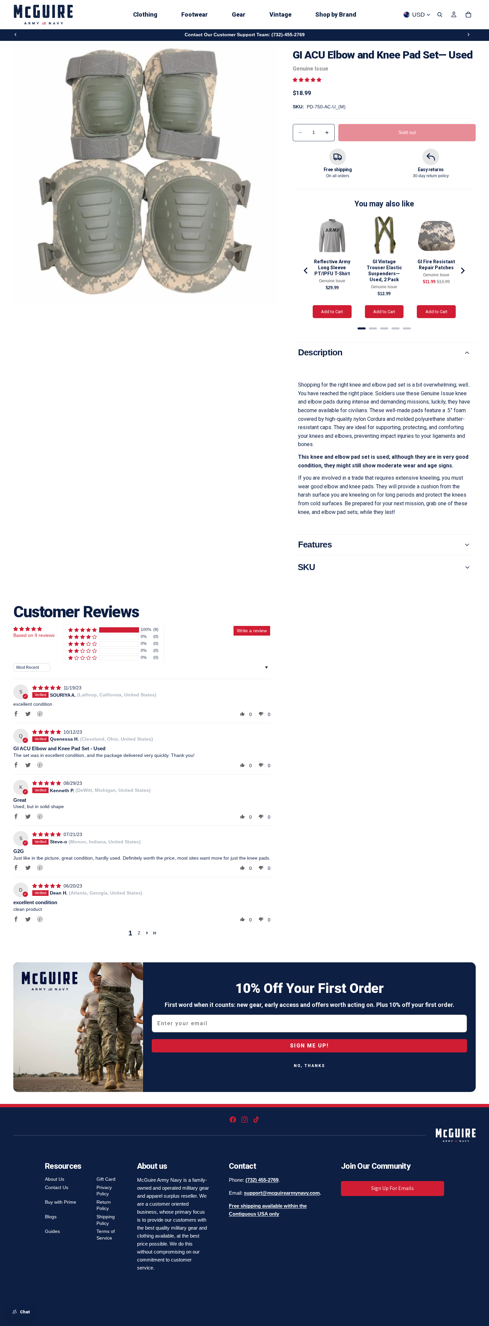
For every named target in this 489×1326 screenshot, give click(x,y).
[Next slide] (468, 34)
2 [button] (139, 932)
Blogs (51, 1216)
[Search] (439, 14)
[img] (47, 687)
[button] (307, 79)
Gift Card (105, 1179)
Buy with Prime (60, 1202)
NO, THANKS (309, 1065)
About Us (54, 1179)
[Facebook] (233, 1120)
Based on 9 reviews (34, 635)
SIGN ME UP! (309, 1045)
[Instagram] (244, 1120)
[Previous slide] (15, 34)
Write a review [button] (252, 630)
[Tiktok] (256, 1120)
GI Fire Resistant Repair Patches (436, 264)
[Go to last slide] (306, 270)
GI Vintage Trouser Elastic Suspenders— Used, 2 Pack (384, 270)
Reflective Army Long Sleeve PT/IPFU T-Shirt (332, 267)
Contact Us (56, 1187)
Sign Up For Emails (392, 1188)
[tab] (362, 328)
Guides (52, 1231)
